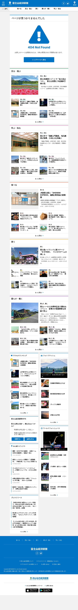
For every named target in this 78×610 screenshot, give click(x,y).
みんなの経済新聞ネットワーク (39, 578)
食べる (19, 9)
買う (36, 9)
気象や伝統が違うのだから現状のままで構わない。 (25, 433)
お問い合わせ (45, 564)
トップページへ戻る (39, 60)
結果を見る (30, 439)
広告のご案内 (56, 564)
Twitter (67, 3)
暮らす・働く (46, 9)
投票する (17, 439)
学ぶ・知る (57, 9)
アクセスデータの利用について (30, 564)
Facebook (63, 3)
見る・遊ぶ (28, 9)
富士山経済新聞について (27, 561)
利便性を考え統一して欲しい (24, 429)
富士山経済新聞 (18, 3)
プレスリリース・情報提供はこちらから (48, 561)
